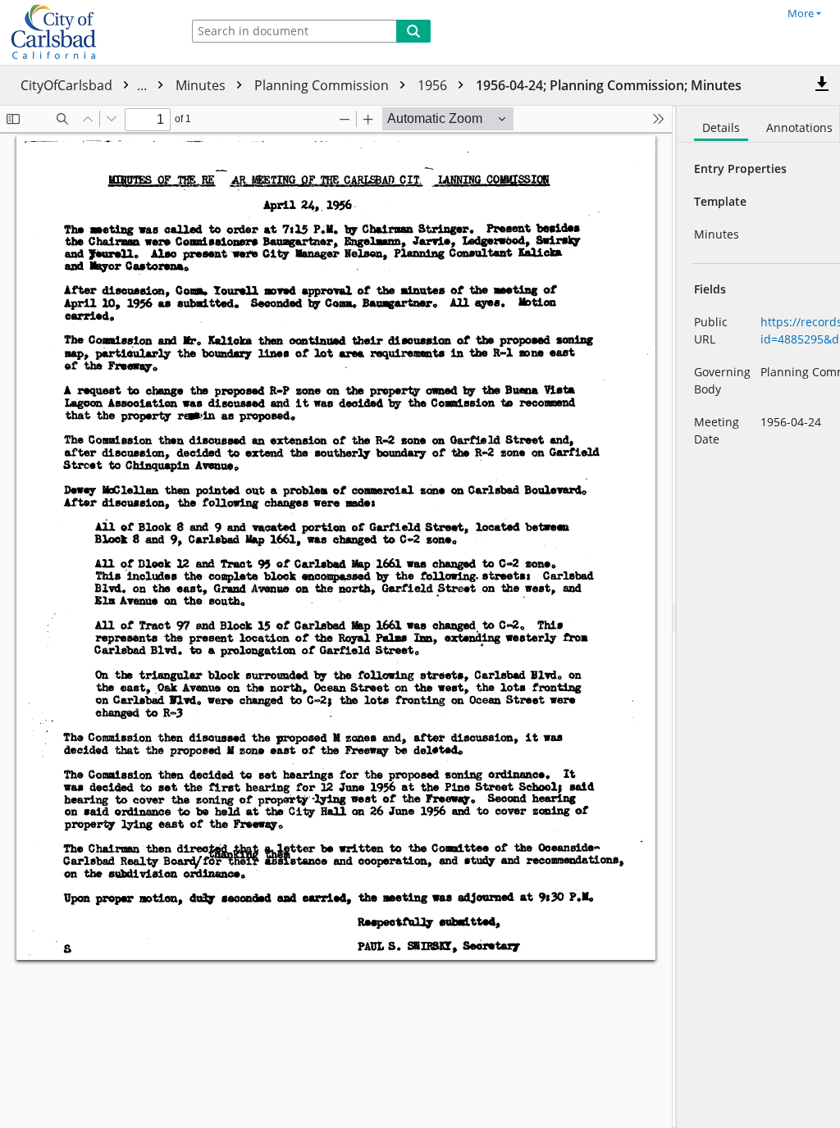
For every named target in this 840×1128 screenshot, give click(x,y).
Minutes (202, 85)
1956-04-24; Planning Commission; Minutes (609, 85)
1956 (434, 85)
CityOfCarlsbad (85, 85)
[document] (758, 617)
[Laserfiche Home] (86, 32)
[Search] (413, 31)
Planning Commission (323, 85)
